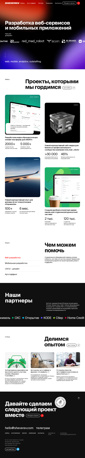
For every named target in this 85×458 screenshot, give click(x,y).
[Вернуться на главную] (12, 3)
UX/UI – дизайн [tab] (12, 269)
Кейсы (22, 3)
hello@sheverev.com (19, 428)
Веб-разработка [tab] (12, 257)
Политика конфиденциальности (68, 434)
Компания (49, 3)
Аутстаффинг (31, 3)
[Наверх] (79, 398)
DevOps (40, 3)
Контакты (58, 3)
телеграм (43, 428)
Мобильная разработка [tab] (16, 263)
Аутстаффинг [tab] (11, 274)
